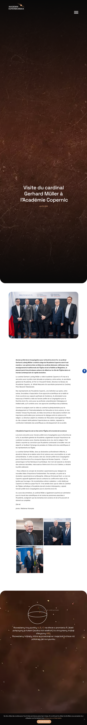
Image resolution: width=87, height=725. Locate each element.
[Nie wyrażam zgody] (84, 719)
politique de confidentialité (52, 718)
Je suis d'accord (44, 722)
